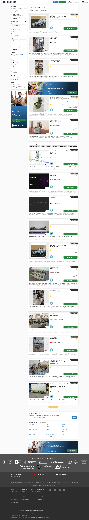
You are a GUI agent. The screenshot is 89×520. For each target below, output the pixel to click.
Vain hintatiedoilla (16, 43)
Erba (47, 424)
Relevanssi (72, 7)
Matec (14, 31)
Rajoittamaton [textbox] (15, 60)
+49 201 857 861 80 (62, 474)
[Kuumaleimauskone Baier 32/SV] (39, 44)
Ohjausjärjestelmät (72, 146)
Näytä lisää (53, 436)
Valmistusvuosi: (14, 44)
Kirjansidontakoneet (34, 146)
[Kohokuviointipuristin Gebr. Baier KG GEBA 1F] (39, 297)
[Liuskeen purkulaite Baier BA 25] (39, 274)
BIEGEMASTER (16, 29)
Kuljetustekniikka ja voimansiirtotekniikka (18, 15)
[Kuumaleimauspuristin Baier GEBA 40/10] (39, 67)
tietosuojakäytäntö (34, 517)
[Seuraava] (47, 22)
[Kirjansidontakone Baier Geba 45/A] (39, 320)
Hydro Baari (48, 432)
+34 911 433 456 (16, 476)
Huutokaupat (16, 79)
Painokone (64, 434)
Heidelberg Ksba (49, 427)
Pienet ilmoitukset (17, 77)
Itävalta (16, 64)
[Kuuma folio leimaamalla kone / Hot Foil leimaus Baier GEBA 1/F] (39, 157)
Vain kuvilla (16, 84)
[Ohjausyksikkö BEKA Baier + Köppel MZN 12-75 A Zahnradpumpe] (39, 250)
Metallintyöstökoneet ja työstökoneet (17, 10)
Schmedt (55, 146)
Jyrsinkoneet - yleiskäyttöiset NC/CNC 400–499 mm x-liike (22, 482)
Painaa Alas (64, 432)
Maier (63, 424)
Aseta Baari (31, 424)
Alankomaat (17, 65)
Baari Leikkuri (32, 434)
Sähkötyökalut (16, 17)
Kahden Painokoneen (50, 434)
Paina (63, 427)
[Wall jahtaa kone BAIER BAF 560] (39, 344)
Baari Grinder (32, 427)
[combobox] (19, 60)
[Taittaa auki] (53, 34)
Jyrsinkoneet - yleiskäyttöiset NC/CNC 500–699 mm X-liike (44, 485)
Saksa (16, 62)
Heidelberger (49, 429)
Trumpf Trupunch (65, 482)
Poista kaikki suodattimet (40, 10)
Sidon (43, 146)
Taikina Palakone (74, 482)
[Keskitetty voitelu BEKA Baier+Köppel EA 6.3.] (39, 127)
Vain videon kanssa (17, 86)
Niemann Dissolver (46, 482)
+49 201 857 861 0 (40, 474)
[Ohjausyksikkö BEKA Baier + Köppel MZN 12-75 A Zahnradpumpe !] (39, 22)
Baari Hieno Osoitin (33, 429)
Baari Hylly (31, 432)
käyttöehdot (41, 517)
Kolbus (48, 146)
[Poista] (52, 2)
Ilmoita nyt (72, 92)
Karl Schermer (62, 146)
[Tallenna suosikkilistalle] (76, 17)
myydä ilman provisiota (19, 119)
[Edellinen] (29, 22)
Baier (15, 28)
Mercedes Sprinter (56, 482)
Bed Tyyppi (38, 482)
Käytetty (15, 72)
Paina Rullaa (65, 429)
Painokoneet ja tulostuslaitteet (19, 8)
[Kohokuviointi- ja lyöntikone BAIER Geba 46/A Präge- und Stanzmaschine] (39, 367)
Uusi (14, 71)
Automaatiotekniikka (17, 12)
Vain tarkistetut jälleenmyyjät (19, 87)
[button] (86, 2)
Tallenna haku (53, 407)
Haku (56, 2)
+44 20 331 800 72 (17, 474)
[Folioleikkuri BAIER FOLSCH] (39, 227)
